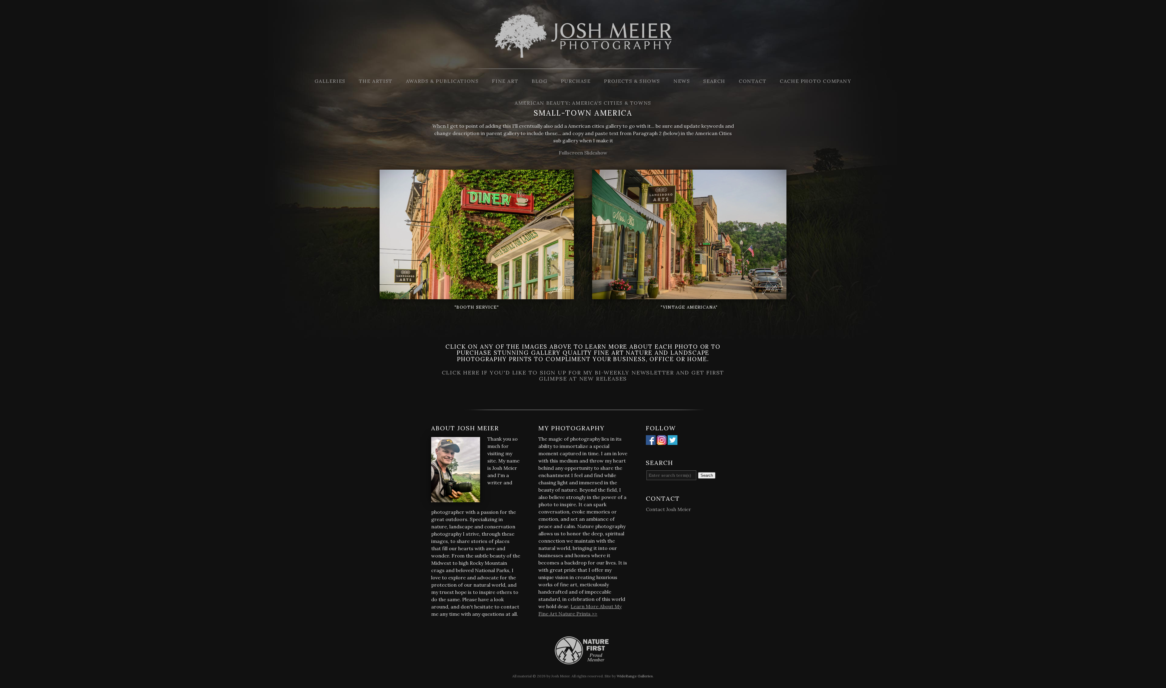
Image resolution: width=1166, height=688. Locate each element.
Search (714, 81)
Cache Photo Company (815, 81)
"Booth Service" (477, 307)
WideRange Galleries (635, 676)
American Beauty (542, 103)
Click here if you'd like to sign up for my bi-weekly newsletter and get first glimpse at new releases (583, 375)
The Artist (376, 81)
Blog (539, 81)
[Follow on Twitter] (672, 441)
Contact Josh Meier (668, 509)
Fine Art (505, 81)
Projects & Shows (632, 81)
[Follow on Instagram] (662, 441)
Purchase (576, 81)
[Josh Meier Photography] (583, 65)
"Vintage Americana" (689, 307)
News (681, 81)
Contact (752, 81)
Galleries (330, 81)
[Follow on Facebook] (651, 441)
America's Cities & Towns (611, 103)
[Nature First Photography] (583, 661)
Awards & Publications (442, 81)
